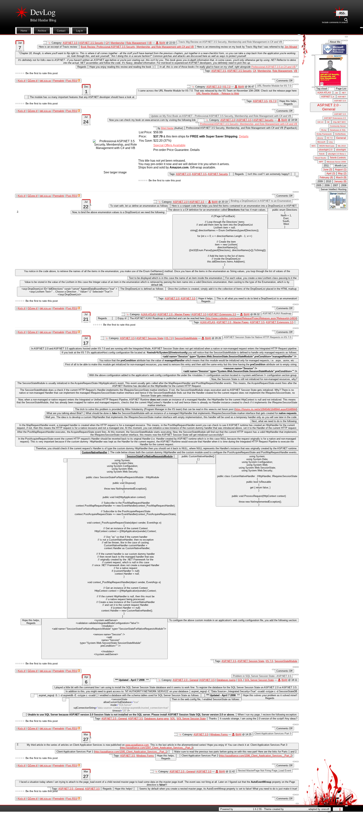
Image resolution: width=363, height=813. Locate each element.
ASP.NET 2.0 (227, 120)
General (341, 137)
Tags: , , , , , (251, 70)
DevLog (43, 12)
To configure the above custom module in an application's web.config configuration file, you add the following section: (233, 620)
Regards (81, 66)
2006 (327, 185)
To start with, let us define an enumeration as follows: (139, 205)
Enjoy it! (122, 318)
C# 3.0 (320, 122)
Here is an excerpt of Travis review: (58, 46)
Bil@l (162, 42)
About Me (335, 41)
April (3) (331, 173)
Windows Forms (219, 734)
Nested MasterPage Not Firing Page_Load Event (264, 770)
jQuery (320, 138)
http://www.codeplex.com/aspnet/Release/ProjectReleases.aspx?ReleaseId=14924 (251, 318)
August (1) (340, 169)
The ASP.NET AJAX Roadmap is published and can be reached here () (213, 318)
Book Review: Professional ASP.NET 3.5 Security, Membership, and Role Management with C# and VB (137, 46)
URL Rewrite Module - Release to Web (217, 93)
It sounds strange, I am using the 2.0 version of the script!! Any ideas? (258, 718)
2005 (318, 185)
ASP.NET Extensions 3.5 (222, 314)
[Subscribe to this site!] (341, 14)
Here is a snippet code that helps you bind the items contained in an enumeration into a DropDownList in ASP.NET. (234, 205)
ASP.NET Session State (150, 338)
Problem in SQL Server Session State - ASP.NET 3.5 (262, 676)
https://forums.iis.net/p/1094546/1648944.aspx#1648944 (265, 409)
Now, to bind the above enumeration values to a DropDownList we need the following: (118, 212)
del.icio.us (45, 80)
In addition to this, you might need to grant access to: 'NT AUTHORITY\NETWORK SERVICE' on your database (127, 691)
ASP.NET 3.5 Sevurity (91, 42)
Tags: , (261, 101)
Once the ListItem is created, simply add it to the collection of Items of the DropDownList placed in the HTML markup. (232, 288)
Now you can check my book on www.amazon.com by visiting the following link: (152, 120)
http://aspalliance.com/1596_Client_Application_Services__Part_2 (256, 755)
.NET (343, 93)
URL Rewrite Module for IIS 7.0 (274, 85)
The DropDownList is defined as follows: (142, 288)
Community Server (338, 126)
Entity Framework (324, 134)
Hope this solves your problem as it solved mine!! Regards (270, 697)
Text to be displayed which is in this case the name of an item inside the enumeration (175, 278)
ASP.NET (342, 97)
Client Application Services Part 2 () (237, 755)
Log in (79, 30)
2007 (335, 185)
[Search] (342, 13)
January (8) (340, 181)
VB (150, 42)
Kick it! (22, 80)
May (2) (342, 173)
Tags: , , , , (150, 718)
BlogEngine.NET (243, 809)
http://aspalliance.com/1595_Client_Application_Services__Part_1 (131, 751)
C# (107, 42)
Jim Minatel (291, 46)
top (336, 809)
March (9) (341, 177)
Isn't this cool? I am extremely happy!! (269, 174)
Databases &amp (226, 680)
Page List (341, 88)
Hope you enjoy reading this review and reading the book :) (121, 66)
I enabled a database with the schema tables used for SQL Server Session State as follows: (149, 695)
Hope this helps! (124, 788)
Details (243, 136)
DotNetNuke (340, 134)
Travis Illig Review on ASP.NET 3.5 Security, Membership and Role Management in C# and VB (230, 41)
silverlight (341, 149)
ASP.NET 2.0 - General (185, 680)
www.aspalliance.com (137, 744)
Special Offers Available (169, 145)
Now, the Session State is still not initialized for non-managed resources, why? (254, 379)
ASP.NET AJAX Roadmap (277, 313)
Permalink (58, 80)
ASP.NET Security (263, 120)
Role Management (136, 42)
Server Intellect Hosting (333, 189)
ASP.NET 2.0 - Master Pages (174, 314)
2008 (343, 185)
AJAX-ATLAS (148, 314)
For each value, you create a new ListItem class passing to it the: (261, 278)
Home (24, 30)
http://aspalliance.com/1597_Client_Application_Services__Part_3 (157, 747)
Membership (117, 42)
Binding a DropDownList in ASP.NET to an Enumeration (261, 200)
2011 (326, 165)
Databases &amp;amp (156, 718)
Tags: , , (198, 174)
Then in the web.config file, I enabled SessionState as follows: (206, 699)
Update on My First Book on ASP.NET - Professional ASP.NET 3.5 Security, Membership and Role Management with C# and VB (221, 116)
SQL (240, 680)
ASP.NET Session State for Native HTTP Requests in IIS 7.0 (257, 337)
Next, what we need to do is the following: (274, 421)
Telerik (321, 154)
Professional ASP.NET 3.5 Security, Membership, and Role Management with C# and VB (248, 124)
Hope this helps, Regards (288, 102)
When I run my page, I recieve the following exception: (267, 714)
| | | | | (47, 80)
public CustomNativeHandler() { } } (196, 459)
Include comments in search (335, 22)
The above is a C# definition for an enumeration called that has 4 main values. (217, 209)
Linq (331, 142)
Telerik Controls (338, 157)
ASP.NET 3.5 (70, 42)
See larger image (115, 172)
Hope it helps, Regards (205, 300)
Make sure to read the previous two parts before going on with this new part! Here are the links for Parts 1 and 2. (235, 751)
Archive (42, 30)
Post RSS (71, 80)
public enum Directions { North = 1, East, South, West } (283, 218)
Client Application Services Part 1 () (112, 751)
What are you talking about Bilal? (65, 413)
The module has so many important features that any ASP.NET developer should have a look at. (82, 97)
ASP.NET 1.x (327, 96)
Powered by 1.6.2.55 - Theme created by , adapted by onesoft (274, 809)
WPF (321, 162)
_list (336, 93)
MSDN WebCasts (326, 146)
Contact (61, 30)
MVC (314, 146)
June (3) (327, 169)
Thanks (213, 718)
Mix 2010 (342, 146)
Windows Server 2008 (336, 162)
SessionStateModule (186, 338)
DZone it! (33, 80)
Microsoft (321, 142)
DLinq (323, 130)
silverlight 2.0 (325, 149)
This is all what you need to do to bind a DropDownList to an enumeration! (256, 298)
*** (132, 680)
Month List (340, 165)
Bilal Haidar (167, 128)
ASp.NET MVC (339, 122)
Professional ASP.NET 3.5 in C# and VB (273, 66)
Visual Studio (320, 158)
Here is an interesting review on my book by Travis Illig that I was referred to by (247, 46)
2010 (328, 181)
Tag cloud (321, 88)
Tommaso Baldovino (296, 809)
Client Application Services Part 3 (272, 733)
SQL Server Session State (259, 680)
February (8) (326, 177)
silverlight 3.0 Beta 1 (337, 154)
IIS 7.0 (226, 86)
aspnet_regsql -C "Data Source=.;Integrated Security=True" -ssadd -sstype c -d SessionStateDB (244, 691)
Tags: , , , (243, 322)
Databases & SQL (338, 130)
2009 (320, 181)
